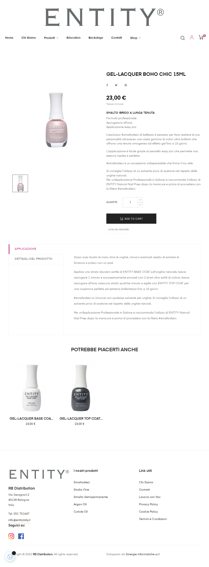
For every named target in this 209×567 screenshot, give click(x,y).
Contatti (144, 489)
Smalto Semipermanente (91, 497)
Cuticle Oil (81, 511)
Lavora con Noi (149, 497)
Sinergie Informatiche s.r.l (142, 554)
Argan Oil (80, 504)
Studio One (81, 489)
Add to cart (133, 218)
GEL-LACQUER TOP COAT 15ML (80, 419)
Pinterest (126, 85)
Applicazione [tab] (25, 249)
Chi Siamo (146, 482)
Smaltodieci (82, 482)
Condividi (107, 85)
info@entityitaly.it (19, 520)
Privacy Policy (148, 504)
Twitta (116, 85)
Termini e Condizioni (153, 519)
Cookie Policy (148, 511)
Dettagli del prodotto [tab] (33, 259)
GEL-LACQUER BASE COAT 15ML (31, 419)
